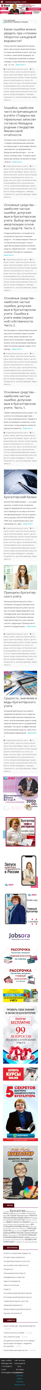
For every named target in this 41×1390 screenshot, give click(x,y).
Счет (22, 1219)
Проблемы (9, 1220)
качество (12, 83)
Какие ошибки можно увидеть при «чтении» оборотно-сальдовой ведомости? (20, 35)
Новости (27, 1217)
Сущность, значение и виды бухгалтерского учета (20, 702)
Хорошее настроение (11, 1313)
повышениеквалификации (19, 89)
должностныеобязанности (14, 80)
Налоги (33, 1215)
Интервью (23, 1213)
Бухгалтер (19, 72)
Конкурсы (7, 1269)
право (27, 1237)
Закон (6, 1213)
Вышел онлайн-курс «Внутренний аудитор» (20, 1326)
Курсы (19, 83)
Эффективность (14, 1221)
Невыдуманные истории (12, 1277)
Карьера (20, 1215)
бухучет (27, 75)
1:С (33, 69)
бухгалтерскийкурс (16, 75)
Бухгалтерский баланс (20, 497)
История (11, 1215)
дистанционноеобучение (18, 1225)
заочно (27, 80)
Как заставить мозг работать (15, 1265)
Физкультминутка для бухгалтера (16, 1309)
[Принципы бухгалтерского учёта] (20, 578)
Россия (17, 1219)
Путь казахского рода (12, 1337)
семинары (29, 94)
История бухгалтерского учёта (15, 1261)
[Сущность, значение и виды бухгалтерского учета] (20, 683)
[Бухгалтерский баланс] (20, 482)
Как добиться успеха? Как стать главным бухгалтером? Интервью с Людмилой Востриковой (19, 1343)
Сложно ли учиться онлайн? (14, 1333)
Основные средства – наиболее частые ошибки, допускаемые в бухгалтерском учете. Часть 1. (20, 400)
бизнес (12, 72)
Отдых (7, 1211)
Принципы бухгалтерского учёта (20, 594)
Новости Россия (10, 1285)
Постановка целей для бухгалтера (16, 1293)
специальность (9, 97)
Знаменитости (14, 1213)
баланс (6, 72)
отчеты (6, 89)
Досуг (34, 1211)
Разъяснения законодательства (16, 1350)
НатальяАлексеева (29, 83)
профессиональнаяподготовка (21, 91)
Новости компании (11, 1281)
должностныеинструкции (27, 77)
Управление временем (12, 1305)
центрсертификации (23, 97)
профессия (30, 1239)
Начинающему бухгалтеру (13, 1273)
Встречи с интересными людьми (16, 1253)
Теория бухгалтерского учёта (17, 69)
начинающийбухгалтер (12, 86)
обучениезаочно (28, 86)
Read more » (21, 65)
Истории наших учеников (13, 1257)
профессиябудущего (17, 94)
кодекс (25, 1230)
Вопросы (29, 1211)
